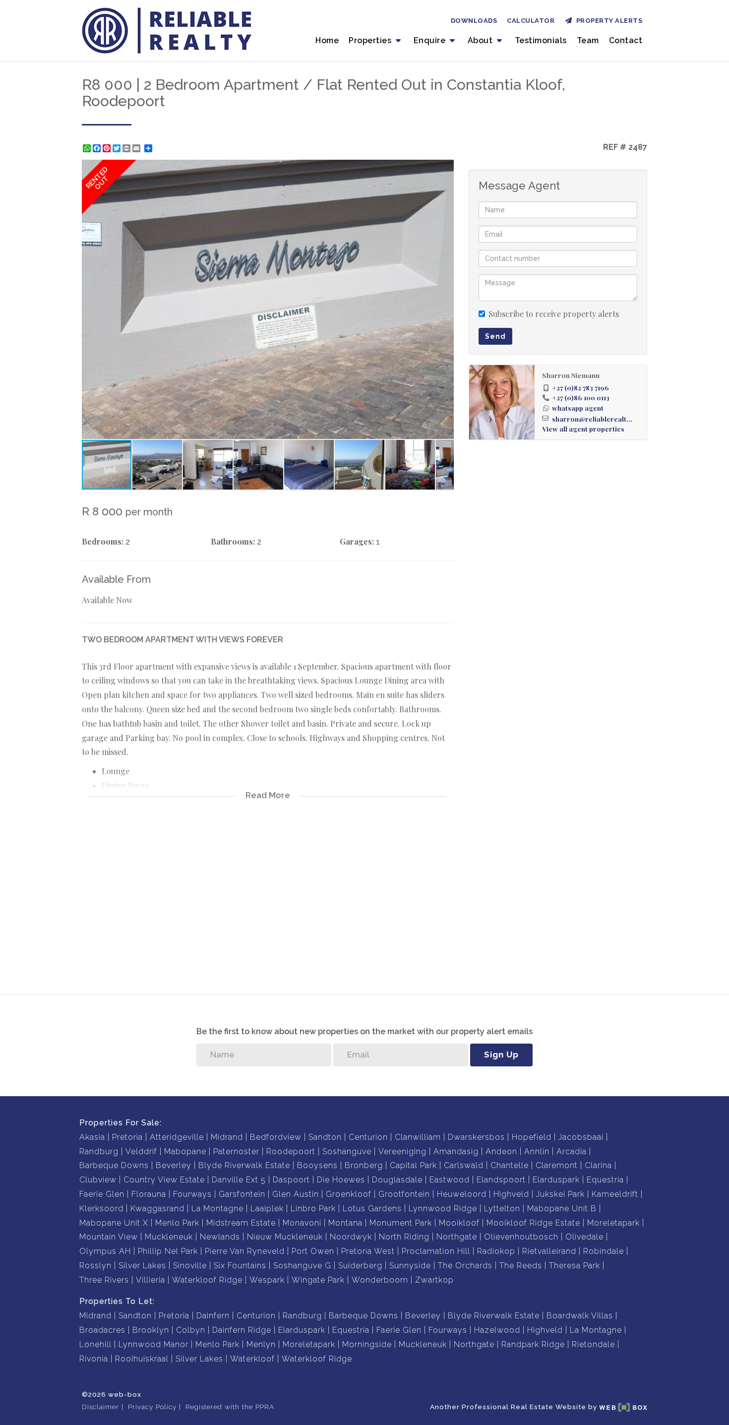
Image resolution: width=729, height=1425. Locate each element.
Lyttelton (502, 1208)
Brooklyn (150, 1330)
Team (588, 40)
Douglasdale (397, 1179)
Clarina (598, 1165)
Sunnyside (410, 1265)
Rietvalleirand (549, 1251)
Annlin (536, 1151)
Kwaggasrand (157, 1208)
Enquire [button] (431, 40)
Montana (345, 1223)
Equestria (605, 1179)
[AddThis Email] (137, 148)
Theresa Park (574, 1265)
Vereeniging (402, 1151)
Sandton (325, 1137)
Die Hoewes (341, 1179)
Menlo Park (177, 1223)
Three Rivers (104, 1280)
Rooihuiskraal (142, 1358)
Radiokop (496, 1251)
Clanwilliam (418, 1137)
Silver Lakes (142, 1265)
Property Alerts (608, 20)
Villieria (150, 1280)
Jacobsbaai (581, 1137)
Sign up (501, 1054)
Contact (626, 40)
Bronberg (364, 1165)
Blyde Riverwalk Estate (244, 1165)
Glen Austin (295, 1194)
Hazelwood (497, 1330)
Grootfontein (404, 1194)
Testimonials (541, 40)
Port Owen (313, 1251)
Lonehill (95, 1344)
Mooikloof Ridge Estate (533, 1223)
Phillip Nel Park (168, 1251)
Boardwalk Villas (580, 1315)
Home (327, 40)
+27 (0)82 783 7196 (580, 387)
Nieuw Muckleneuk (285, 1236)
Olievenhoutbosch (521, 1236)
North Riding (404, 1236)
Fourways (192, 1194)
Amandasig (456, 1151)
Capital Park (413, 1165)
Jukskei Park (560, 1194)
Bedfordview (276, 1137)
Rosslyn (95, 1265)
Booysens (317, 1165)
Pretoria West (368, 1251)
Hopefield (531, 1137)
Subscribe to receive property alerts (553, 314)
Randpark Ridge (533, 1344)
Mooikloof (459, 1223)
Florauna (148, 1194)
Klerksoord (101, 1208)
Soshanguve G (302, 1265)
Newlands (220, 1236)
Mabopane (185, 1151)
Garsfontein (242, 1194)
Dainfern (213, 1315)
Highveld (511, 1194)
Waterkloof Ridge (207, 1280)
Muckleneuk (169, 1236)
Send (495, 336)
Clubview (98, 1179)
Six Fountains (240, 1265)
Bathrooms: (233, 541)
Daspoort (291, 1179)
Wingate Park (318, 1280)
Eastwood (449, 1179)
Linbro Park (313, 1208)
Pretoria (127, 1137)
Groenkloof (348, 1194)
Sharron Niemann (571, 375)
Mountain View (108, 1236)
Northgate (456, 1236)
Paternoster (236, 1151)
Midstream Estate (241, 1223)
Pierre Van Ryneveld (245, 1251)
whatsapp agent (578, 407)
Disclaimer (100, 1407)
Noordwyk (351, 1236)
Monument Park (400, 1223)
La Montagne (217, 1208)
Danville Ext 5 (239, 1179)
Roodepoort (290, 1151)
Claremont (557, 1165)
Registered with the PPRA (229, 1407)
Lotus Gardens (372, 1208)
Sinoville (190, 1265)
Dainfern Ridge (241, 1330)
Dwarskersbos (476, 1137)
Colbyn (190, 1330)
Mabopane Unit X (113, 1223)
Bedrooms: (102, 541)
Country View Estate (164, 1179)
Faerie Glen (101, 1194)
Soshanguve (346, 1151)
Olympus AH (105, 1251)
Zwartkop (434, 1280)
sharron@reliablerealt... (592, 418)
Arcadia (571, 1151)
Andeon (501, 1151)
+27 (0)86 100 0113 (580, 397)
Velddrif (141, 1151)
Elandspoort (501, 1179)
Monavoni (302, 1223)
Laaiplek (267, 1208)
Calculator (530, 20)
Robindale (603, 1251)
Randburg (99, 1151)
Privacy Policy (152, 1407)
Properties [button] (371, 40)
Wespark (267, 1280)
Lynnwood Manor (153, 1344)
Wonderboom (380, 1280)
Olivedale (584, 1236)
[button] (445, 169)
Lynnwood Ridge (443, 1208)
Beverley (173, 1165)
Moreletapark (613, 1223)
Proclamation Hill (436, 1251)
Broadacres (102, 1330)
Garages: (357, 541)
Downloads (474, 20)
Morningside (367, 1344)
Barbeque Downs (114, 1165)
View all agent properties (583, 428)
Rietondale (593, 1344)
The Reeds (520, 1265)
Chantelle (509, 1165)
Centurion (368, 1137)
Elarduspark (556, 1179)
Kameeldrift (615, 1194)
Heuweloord (461, 1194)
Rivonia (93, 1358)
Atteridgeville (177, 1137)
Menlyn (261, 1344)
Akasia (92, 1137)
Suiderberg (360, 1265)
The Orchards (465, 1265)
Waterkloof (252, 1358)
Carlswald (464, 1165)
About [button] (481, 40)
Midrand (227, 1137)
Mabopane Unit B (562, 1208)
